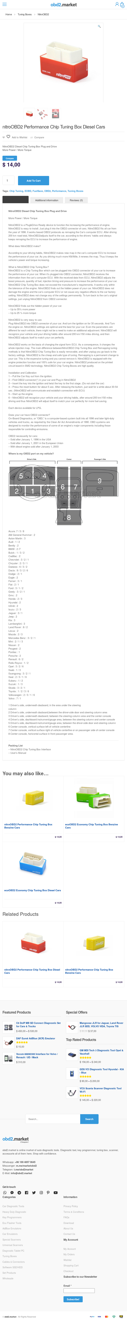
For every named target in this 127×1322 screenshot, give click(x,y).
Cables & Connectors (13, 1261)
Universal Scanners (12, 1245)
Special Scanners (11, 1239)
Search (89, 1119)
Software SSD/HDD (12, 1267)
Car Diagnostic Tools (13, 1206)
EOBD (28, 191)
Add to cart (34, 180)
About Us (68, 1228)
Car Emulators (10, 1234)
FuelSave (38, 191)
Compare (39, 137)
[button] (99, 26)
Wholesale (7, 1278)
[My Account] (117, 4)
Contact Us (69, 1234)
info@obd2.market (21, 1173)
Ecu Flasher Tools (11, 1223)
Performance (59, 191)
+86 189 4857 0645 (25, 1162)
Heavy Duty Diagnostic (14, 1211)
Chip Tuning (16, 191)
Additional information (46, 200)
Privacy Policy (71, 1206)
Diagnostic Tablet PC (13, 1250)
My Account (70, 1248)
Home (8, 14)
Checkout (68, 1271)
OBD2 (47, 191)
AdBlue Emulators (11, 1228)
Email (68, 1285)
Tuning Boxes (75, 191)
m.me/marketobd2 (26, 1165)
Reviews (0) (76, 200)
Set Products (9, 1272)
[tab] (15, 199)
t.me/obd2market (23, 1169)
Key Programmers (11, 1217)
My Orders (69, 1254)
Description (15, 199)
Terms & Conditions (74, 1211)
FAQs (66, 1217)
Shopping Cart (71, 1265)
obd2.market (10, 1316)
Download (69, 1223)
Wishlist (67, 1260)
